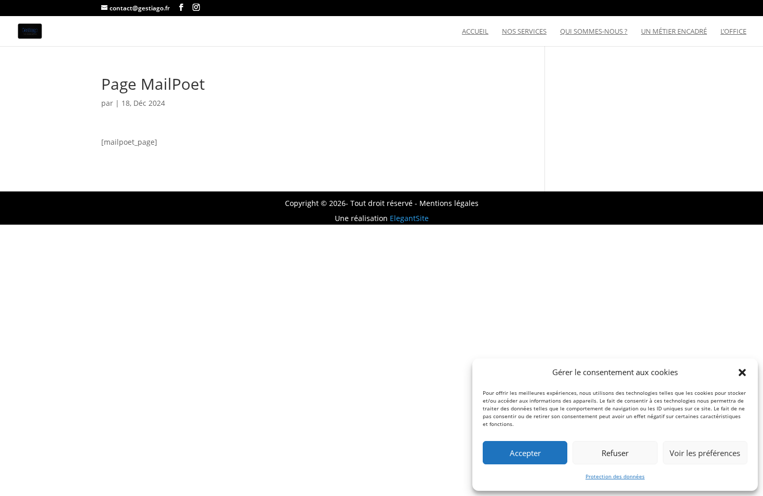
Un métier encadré (674, 31)
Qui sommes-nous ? (594, 31)
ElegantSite (409, 218)
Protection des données (615, 476)
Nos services (524, 31)
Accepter (525, 453)
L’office (733, 31)
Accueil (475, 31)
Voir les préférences (705, 453)
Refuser (615, 453)
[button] (742, 372)
